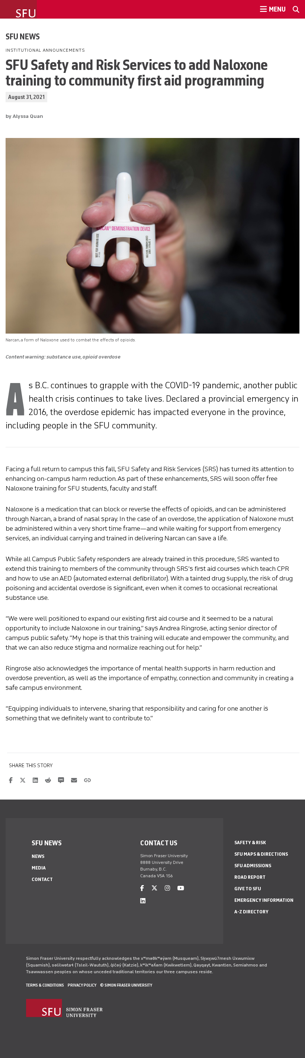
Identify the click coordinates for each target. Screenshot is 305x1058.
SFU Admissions (252, 865)
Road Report (250, 877)
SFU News (23, 36)
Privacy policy (82, 985)
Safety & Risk (250, 842)
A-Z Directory (251, 912)
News (38, 856)
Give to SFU (247, 888)
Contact (42, 879)
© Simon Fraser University (126, 985)
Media (39, 868)
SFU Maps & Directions (261, 854)
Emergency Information (263, 900)
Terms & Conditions (45, 985)
